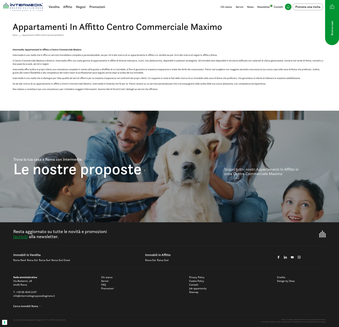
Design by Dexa (286, 281)
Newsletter (263, 6)
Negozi (81, 7)
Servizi (239, 6)
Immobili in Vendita (27, 255)
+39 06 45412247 (26, 292)
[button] (27, 306)
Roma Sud (44, 260)
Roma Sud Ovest (60, 260)
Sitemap (194, 292)
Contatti (278, 6)
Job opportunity (198, 288)
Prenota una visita (307, 7)
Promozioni (97, 7)
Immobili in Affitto (158, 255)
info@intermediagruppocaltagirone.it (34, 295)
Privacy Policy (196, 277)
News (250, 6)
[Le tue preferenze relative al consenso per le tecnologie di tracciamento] (4, 322)
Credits (281, 277)
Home (15, 35)
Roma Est (32, 260)
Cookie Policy (196, 281)
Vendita (54, 7)
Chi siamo (226, 6)
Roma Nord (19, 260)
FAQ (103, 284)
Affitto (67, 7)
